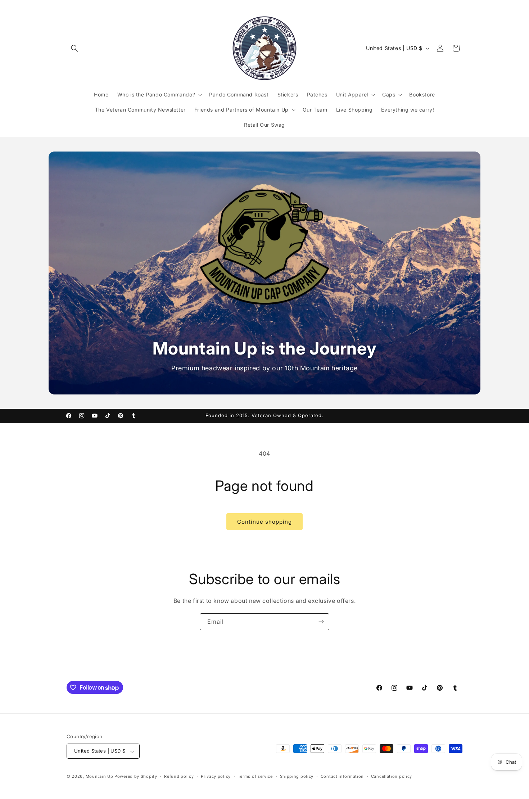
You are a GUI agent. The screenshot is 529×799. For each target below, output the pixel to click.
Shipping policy (297, 776)
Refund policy (179, 776)
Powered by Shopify (135, 776)
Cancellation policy (391, 776)
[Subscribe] (321, 621)
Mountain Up (100, 776)
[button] (74, 48)
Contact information (342, 776)
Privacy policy (216, 776)
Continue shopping (264, 521)
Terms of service (255, 776)
